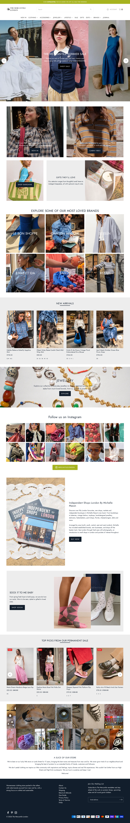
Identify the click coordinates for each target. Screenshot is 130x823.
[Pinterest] (12, 812)
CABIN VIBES (95, 150)
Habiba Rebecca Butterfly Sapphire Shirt (19, 351)
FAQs (61, 802)
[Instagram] (16, 812)
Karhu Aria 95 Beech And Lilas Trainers (109, 687)
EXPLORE (65, 393)
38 (42, 359)
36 (40, 359)
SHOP (65, 66)
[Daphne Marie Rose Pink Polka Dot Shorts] (50, 666)
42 (47, 359)
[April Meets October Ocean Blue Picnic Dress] (109, 329)
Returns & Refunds (65, 793)
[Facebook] (8, 812)
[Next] (125, 60)
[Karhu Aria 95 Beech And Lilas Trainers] (109, 666)
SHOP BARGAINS (25, 184)
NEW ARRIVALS (65, 303)
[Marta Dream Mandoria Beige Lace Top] (20, 666)
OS (97, 359)
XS (67, 359)
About (61, 785)
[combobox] (65, 9)
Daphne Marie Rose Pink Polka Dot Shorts (49, 688)
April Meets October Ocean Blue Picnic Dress (107, 351)
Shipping (62, 790)
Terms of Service (64, 800)
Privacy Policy (63, 797)
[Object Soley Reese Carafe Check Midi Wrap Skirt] (50, 329)
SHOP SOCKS (17, 607)
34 (37, 359)
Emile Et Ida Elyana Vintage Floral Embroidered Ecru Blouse (78, 351)
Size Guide (62, 795)
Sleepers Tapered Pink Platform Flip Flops (79, 688)
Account (113, 9)
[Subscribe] (121, 799)
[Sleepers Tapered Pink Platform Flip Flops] (80, 666)
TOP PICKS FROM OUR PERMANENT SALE (65, 640)
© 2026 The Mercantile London (17, 816)
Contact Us (62, 788)
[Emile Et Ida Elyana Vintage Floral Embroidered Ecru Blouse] (80, 329)
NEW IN (35, 150)
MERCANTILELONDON (66, 467)
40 (44, 359)
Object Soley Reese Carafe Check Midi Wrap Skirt (50, 351)
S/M (8, 359)
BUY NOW (75, 539)
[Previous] (4, 60)
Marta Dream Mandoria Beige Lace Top (20, 687)
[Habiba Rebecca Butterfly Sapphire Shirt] (20, 329)
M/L (11, 359)
